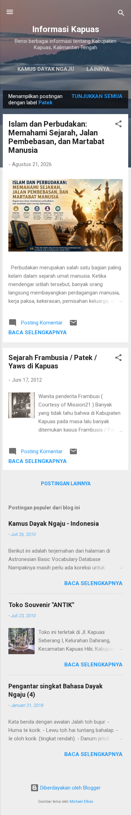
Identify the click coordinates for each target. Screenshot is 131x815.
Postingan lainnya (65, 483)
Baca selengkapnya (37, 332)
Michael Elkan (81, 801)
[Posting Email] (73, 325)
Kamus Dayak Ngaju (45, 69)
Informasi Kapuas (65, 29)
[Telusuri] (121, 14)
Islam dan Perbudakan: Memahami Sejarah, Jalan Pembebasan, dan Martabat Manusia (56, 137)
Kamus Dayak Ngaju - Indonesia (53, 523)
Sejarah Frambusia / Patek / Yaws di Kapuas (52, 361)
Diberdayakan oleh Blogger (70, 788)
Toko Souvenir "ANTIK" (41, 604)
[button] (118, 125)
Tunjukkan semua (97, 96)
